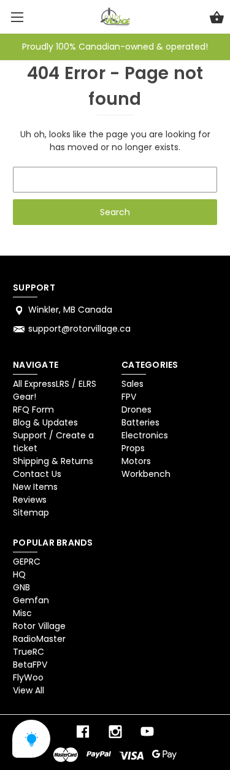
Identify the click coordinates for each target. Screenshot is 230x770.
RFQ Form (33, 409)
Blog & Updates (45, 422)
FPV (128, 397)
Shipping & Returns (53, 461)
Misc (22, 613)
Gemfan (31, 600)
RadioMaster (39, 639)
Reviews (30, 500)
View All (28, 690)
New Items (35, 487)
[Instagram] (115, 731)
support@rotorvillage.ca (79, 328)
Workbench (146, 474)
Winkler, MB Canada (70, 309)
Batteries (140, 422)
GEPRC (26, 561)
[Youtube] (147, 731)
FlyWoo (28, 677)
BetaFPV (30, 664)
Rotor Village (39, 626)
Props (133, 448)
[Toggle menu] (17, 17)
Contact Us (37, 474)
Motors (136, 461)
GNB (21, 587)
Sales (132, 384)
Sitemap (31, 512)
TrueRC (28, 652)
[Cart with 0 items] (217, 19)
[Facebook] (82, 731)
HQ (19, 574)
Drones (136, 409)
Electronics (144, 435)
